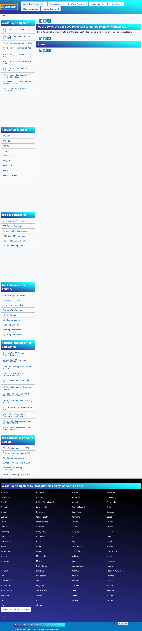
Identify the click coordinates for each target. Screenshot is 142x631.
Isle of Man (6, 541)
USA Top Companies (12, 320)
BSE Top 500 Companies (13, 226)
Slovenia (110, 585)
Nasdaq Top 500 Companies (15, 241)
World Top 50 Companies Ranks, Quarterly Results (17, 422)
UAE (2, 600)
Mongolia (111, 561)
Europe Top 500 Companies (15, 231)
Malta (109, 556)
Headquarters (55, 4)
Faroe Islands (42, 521)
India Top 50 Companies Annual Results (17, 367)
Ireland (110, 536)
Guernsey (5, 531)
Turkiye (110, 595)
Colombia (40, 512)
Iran (73, 536)
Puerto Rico (6, 580)
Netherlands (41, 566)
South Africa (6, 590)
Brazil (3, 502)
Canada (4, 507)
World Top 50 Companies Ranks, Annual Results (17, 428)
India (3, 536)
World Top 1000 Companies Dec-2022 (17, 49)
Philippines (41, 575)
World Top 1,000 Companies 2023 (17, 43)
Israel (38, 541)
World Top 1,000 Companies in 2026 (16, 30)
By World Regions (75, 4)
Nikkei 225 (7, 165)
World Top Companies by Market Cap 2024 (17, 37)
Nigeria (110, 566)
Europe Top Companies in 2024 (16, 463)
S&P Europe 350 (10, 175)
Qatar (38, 580)
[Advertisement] (18, 107)
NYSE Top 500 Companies (14, 236)
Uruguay (110, 600)
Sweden (110, 590)
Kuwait (110, 546)
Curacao (110, 512)
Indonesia (40, 536)
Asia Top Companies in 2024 (15, 458)
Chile (109, 507)
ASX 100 (6, 136)
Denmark (76, 517)
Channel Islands (79, 507)
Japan (109, 541)
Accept (113, 624)
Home (2, 15)
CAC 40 (6, 146)
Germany (40, 526)
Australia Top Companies (14, 295)
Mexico (39, 561)
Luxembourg (112, 551)
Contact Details (22, 609)
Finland (75, 521)
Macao (4, 556)
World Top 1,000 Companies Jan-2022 (17, 55)
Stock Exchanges (30, 9)
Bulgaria (75, 502)
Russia (110, 580)
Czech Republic (42, 517)
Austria (75, 492)
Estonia (4, 521)
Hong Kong (41, 531)
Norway (4, 571)
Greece (110, 526)
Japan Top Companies (12, 334)
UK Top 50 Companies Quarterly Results (17, 388)
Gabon (4, 526)
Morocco (5, 566)
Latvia (38, 551)
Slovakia (75, 585)
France (110, 521)
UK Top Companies (11, 315)
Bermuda (76, 497)
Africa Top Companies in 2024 (16, 448)
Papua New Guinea (115, 571)
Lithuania (76, 551)
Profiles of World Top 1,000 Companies (15, 89)
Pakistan (40, 571)
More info (58, 629)
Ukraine (75, 600)
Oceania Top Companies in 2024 (17, 474)
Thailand (75, 595)
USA (2, 605)
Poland (75, 575)
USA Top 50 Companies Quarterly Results (17, 401)
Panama (75, 571)
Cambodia (111, 502)
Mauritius (5, 561)
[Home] (10, 7)
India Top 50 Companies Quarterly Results (13, 374)
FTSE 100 (6, 151)
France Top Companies (13, 305)
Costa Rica (76, 512)
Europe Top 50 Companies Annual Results (18, 408)
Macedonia (41, 556)
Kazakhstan (77, 546)
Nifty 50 (6, 160)
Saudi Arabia (6, 585)
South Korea (41, 590)
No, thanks (123, 624)
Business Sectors (114, 4)
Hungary (75, 531)
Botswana (111, 497)
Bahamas (111, 492)
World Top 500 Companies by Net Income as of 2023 (17, 76)
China (3, 512)
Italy (73, 541)
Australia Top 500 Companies (15, 221)
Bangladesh (6, 497)
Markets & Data (48, 9)
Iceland (110, 531)
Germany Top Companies (14, 310)
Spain (74, 590)
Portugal (110, 575)
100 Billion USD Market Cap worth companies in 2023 (18, 82)
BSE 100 (6, 141)
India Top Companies (12, 325)
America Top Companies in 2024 (17, 453)
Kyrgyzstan (5, 551)
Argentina (5, 492)
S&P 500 (6, 170)
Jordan (39, 546)
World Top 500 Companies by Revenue (15, 69)
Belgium (40, 497)
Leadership (94, 4)
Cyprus (4, 517)
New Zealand (77, 566)
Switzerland (6, 595)
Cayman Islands (43, 507)
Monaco (75, 561)
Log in (4, 616)
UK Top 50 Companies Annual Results (16, 381)
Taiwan (39, 595)
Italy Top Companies (12, 329)
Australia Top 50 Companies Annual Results (15, 354)
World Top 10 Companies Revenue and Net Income (14, 415)
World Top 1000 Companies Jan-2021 (17, 62)
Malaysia (75, 556)
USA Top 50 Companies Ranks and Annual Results (16, 395)
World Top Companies (32, 4)
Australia (40, 492)
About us (7, 609)
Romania (75, 580)
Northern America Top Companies (12, 468)
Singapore (40, 585)
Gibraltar (75, 526)
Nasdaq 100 (8, 155)
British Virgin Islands (45, 502)
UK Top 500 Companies (13, 245)
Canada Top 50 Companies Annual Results (14, 361)
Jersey (3, 546)
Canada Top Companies (13, 300)
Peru (3, 575)
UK (37, 600)
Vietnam (40, 605)
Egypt (109, 517)
